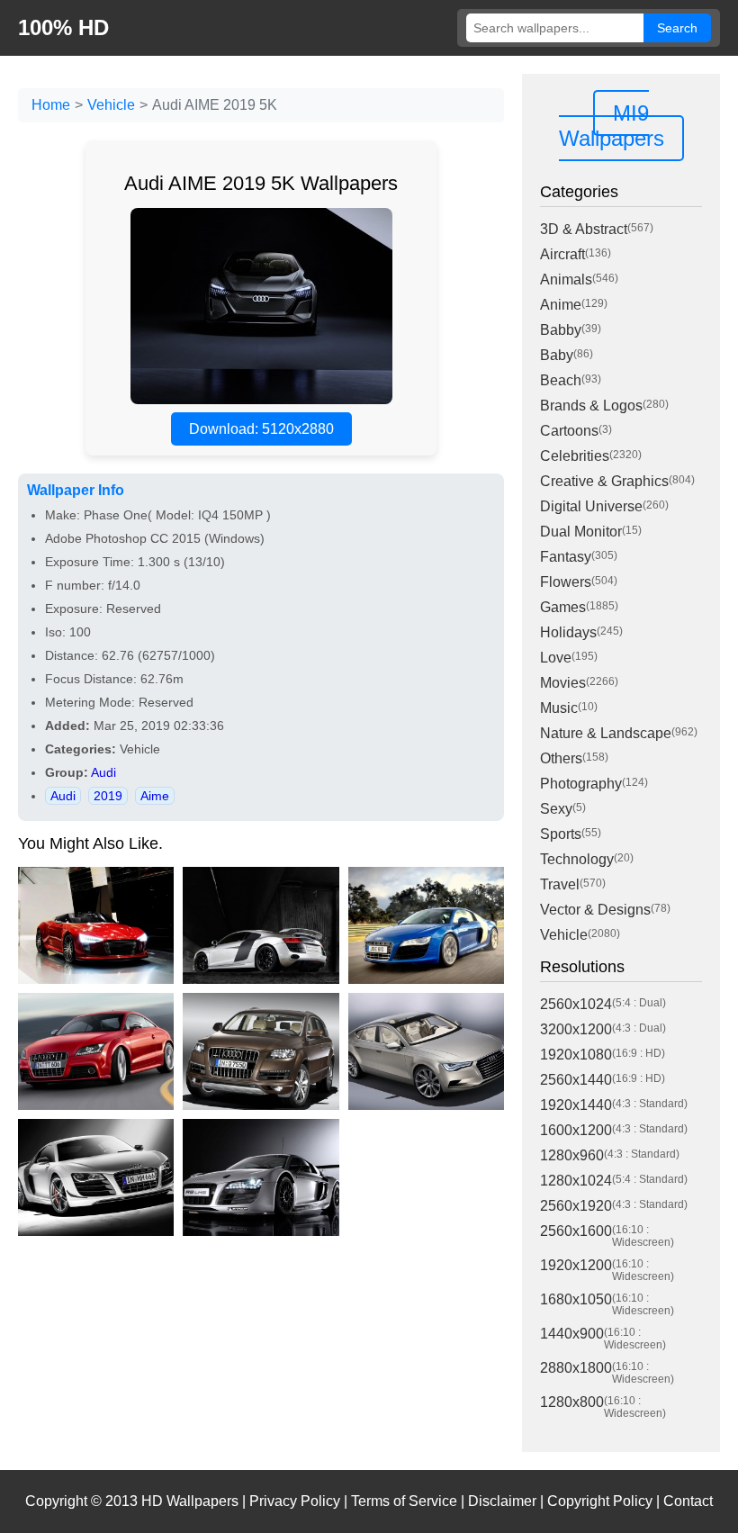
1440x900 (572, 1333)
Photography (581, 783)
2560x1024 (576, 1004)
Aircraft (562, 254)
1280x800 (572, 1402)
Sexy (556, 808)
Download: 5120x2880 (261, 429)
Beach (560, 380)
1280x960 (572, 1155)
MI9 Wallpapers (611, 125)
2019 (108, 796)
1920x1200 (576, 1265)
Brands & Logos (591, 405)
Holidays (568, 632)
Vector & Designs (595, 909)
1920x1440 (576, 1105)
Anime (560, 304)
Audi (103, 772)
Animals (566, 279)
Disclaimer (502, 1501)
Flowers (565, 582)
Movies (563, 682)
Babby (560, 330)
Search (677, 28)
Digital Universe (591, 506)
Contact (688, 1501)
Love (556, 657)
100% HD (63, 27)
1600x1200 (576, 1130)
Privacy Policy (294, 1501)
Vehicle (111, 105)
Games (563, 607)
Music (559, 708)
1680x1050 (576, 1299)
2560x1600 (576, 1231)
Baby (556, 355)
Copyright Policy (599, 1501)
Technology (577, 859)
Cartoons (569, 430)
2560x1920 (576, 1205)
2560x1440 (576, 1079)
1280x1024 (576, 1180)
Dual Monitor (581, 531)
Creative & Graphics (604, 481)
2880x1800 (576, 1367)
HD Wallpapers (189, 1501)
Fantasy (565, 556)
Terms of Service (404, 1501)
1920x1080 (576, 1054)
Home (51, 105)
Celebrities (574, 456)
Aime (154, 796)
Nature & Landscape (605, 733)
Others (561, 758)
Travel (560, 884)
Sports (560, 834)
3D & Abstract (583, 229)
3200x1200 (576, 1029)
